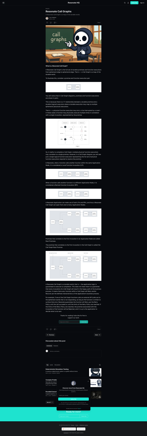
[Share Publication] (128, 2)
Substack (66, 432)
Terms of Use (81, 402)
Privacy (72, 425)
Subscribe (134, 3)
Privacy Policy (85, 404)
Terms (76, 425)
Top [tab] (47, 365)
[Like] (47, 22)
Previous (51, 335)
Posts (47, 8)
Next (96, 335)
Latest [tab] (51, 365)
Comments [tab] (49, 345)
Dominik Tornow (56, 373)
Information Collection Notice (73, 404)
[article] (73, 372)
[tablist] (52, 345)
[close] (88, 381)
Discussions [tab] (57, 365)
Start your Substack (69, 429)
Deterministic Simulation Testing (57, 369)
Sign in (142, 3)
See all (49, 402)
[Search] (124, 2)
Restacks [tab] (56, 345)
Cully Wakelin (52, 17)
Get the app (81, 429)
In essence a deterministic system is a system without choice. (62, 371)
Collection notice (83, 425)
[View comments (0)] (50, 22)
